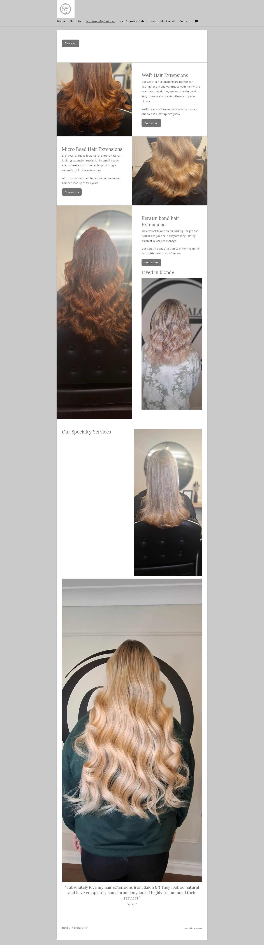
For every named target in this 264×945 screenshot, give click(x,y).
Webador (198, 928)
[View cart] (196, 21)
